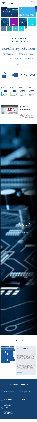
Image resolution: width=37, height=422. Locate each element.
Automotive (12, 348)
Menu (34, 3)
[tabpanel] (9, 12)
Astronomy (11, 346)
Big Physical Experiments (4, 350)
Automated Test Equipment (5, 348)
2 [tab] (9, 16)
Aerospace (7, 346)
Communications (12, 350)
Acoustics (2, 346)
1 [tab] (8, 16)
